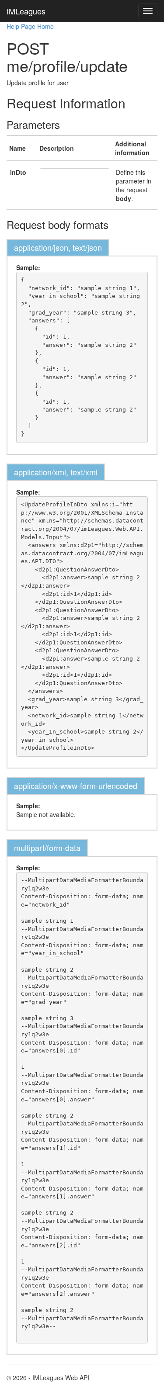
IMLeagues (26, 11)
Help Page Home (30, 26)
